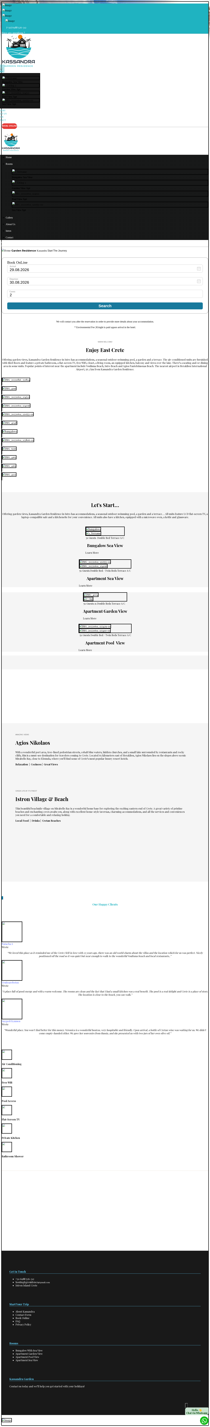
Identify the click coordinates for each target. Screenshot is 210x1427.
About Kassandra (25, 1311)
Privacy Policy (23, 1324)
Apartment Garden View (29, 1353)
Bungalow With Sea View (29, 1350)
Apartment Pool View (27, 1357)
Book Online (22, 1318)
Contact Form (23, 1314)
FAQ (18, 1321)
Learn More (92, 552)
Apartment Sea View (27, 1360)
